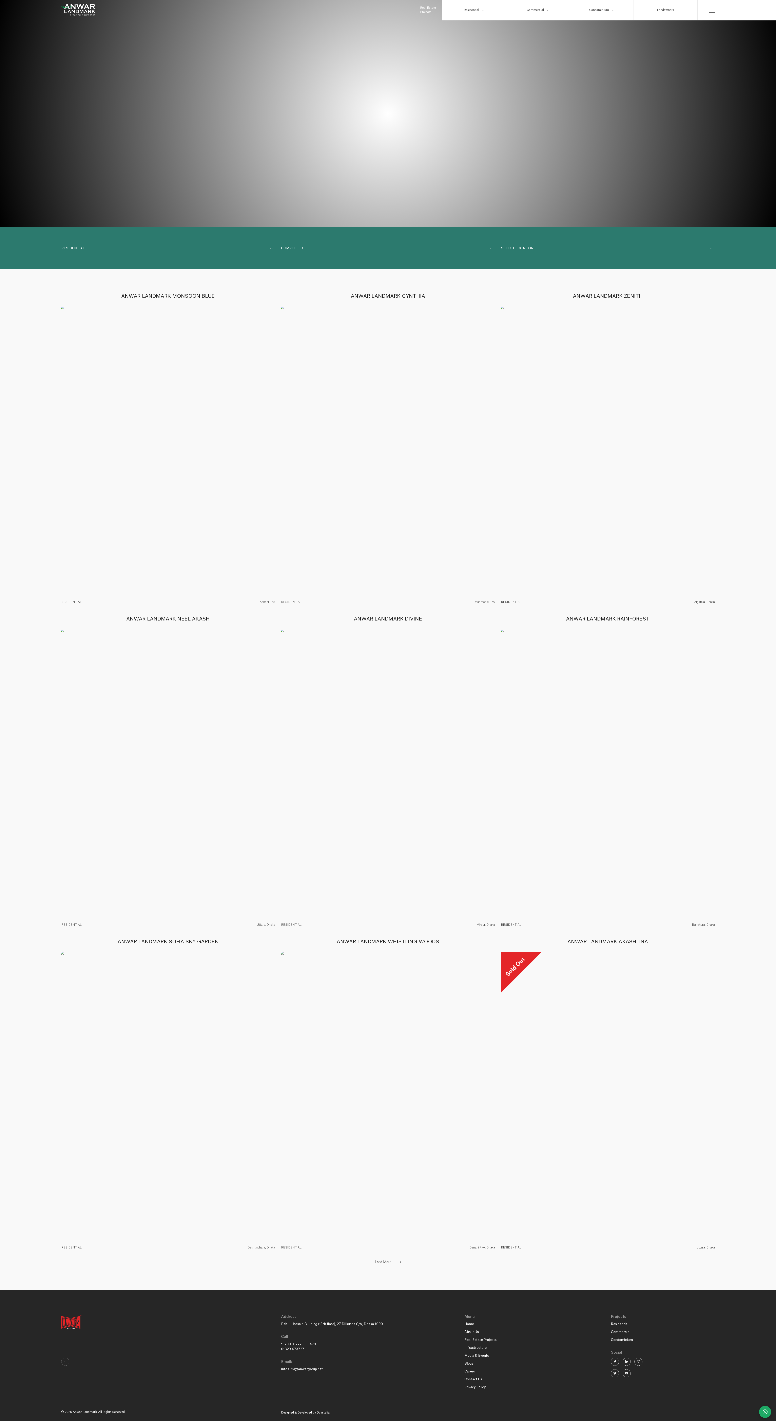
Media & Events (476, 1355)
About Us (471, 1332)
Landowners (665, 10)
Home (469, 1324)
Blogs (468, 1363)
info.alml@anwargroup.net (302, 1369)
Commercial (535, 10)
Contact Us (473, 1379)
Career (469, 1371)
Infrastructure (475, 1347)
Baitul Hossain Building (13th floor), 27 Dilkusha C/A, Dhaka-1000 (332, 1324)
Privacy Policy (475, 1387)
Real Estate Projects (428, 10)
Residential (471, 10)
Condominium (599, 10)
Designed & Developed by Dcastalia (305, 1412)
